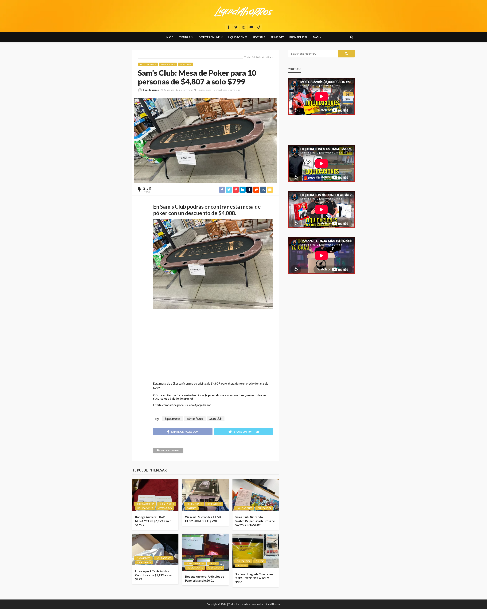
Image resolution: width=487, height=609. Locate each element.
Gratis (213, 563)
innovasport (143, 558)
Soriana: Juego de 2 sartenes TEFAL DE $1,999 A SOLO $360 (254, 578)
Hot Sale (259, 37)
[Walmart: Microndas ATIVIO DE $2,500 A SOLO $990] (205, 495)
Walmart (191, 508)
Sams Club (235, 89)
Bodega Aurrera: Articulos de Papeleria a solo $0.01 (204, 578)
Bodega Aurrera (145, 504)
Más (315, 37)
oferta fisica (168, 64)
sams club (185, 64)
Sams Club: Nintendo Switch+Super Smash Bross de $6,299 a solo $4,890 (255, 521)
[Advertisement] (213, 347)
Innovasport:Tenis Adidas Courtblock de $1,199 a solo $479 (153, 575)
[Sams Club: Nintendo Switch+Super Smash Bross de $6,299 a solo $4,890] (255, 495)
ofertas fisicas (220, 89)
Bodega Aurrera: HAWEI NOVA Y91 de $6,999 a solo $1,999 (153, 521)
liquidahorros (151, 89)
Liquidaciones (237, 37)
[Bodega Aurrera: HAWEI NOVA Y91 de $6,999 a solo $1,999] (155, 495)
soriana (242, 565)
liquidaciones (204, 89)
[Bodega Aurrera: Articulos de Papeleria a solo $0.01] (205, 552)
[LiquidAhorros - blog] (243, 11)
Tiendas (184, 37)
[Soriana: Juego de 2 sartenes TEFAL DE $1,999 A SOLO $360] (255, 551)
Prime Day (277, 37)
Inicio (169, 37)
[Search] (351, 37)
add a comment (170, 450)
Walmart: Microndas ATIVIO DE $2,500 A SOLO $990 (203, 519)
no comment (186, 89)
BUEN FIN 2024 (167, 504)
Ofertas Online (209, 37)
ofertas (260, 561)
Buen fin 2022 (298, 37)
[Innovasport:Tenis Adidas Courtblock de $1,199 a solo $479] (155, 549)
